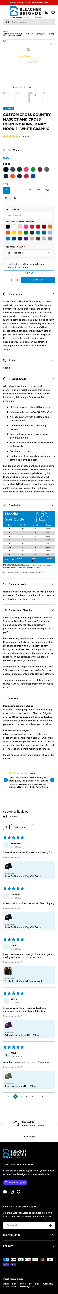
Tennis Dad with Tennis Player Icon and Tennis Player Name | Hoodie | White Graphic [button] (23, 981)
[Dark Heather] (12, 169)
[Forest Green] (19, 169)
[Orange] (12, 176)
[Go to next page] (48, 1096)
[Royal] (33, 176)
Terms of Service (9, 1286)
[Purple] (19, 176)
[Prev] (7, 65)
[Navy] (6, 176)
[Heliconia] (26, 169)
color (7, 164)
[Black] (6, 169)
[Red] (26, 176)
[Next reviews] (52, 780)
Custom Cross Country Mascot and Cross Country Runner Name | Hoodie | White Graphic (28, 34)
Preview (29, 273)
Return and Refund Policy (33, 754)
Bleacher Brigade (16, 1279)
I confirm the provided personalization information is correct (25, 266)
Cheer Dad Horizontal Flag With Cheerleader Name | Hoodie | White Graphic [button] (21, 1086)
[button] (53, 12)
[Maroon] (40, 169)
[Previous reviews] (6, 780)
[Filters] (6, 827)
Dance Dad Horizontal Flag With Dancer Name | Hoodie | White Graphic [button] (23, 876)
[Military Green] (46, 169)
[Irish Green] (33, 169)
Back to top (29, 1136)
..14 (29, 87)
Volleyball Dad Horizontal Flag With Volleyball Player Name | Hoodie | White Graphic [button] (22, 1035)
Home (5, 31)
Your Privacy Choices (27, 1286)
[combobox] (29, 22)
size (5, 184)
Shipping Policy (44, 673)
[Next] (51, 65)
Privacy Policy (47, 1284)
